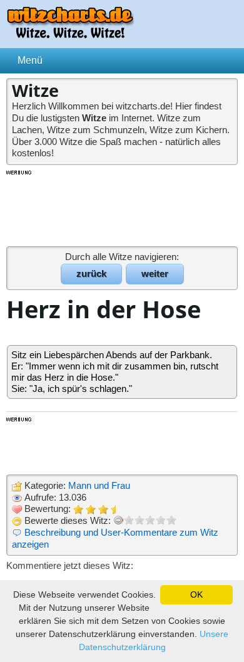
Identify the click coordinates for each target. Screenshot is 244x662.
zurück (91, 273)
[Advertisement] (122, 207)
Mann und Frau (99, 485)
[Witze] (70, 34)
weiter (154, 273)
